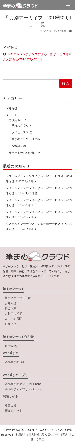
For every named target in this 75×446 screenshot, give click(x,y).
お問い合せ (12, 324)
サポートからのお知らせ (24, 152)
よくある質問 (13, 318)
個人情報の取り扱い (41, 434)
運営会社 (10, 405)
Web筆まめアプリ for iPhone (23, 384)
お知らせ (11, 47)
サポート (11, 115)
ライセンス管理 (22, 132)
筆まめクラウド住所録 (26, 139)
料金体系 (10, 308)
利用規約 (21, 434)
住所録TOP (12, 345)
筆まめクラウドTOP (18, 298)
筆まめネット (13, 410)
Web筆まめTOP (15, 362)
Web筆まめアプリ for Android (23, 389)
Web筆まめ (19, 145)
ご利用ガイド (17, 120)
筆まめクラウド (22, 125)
